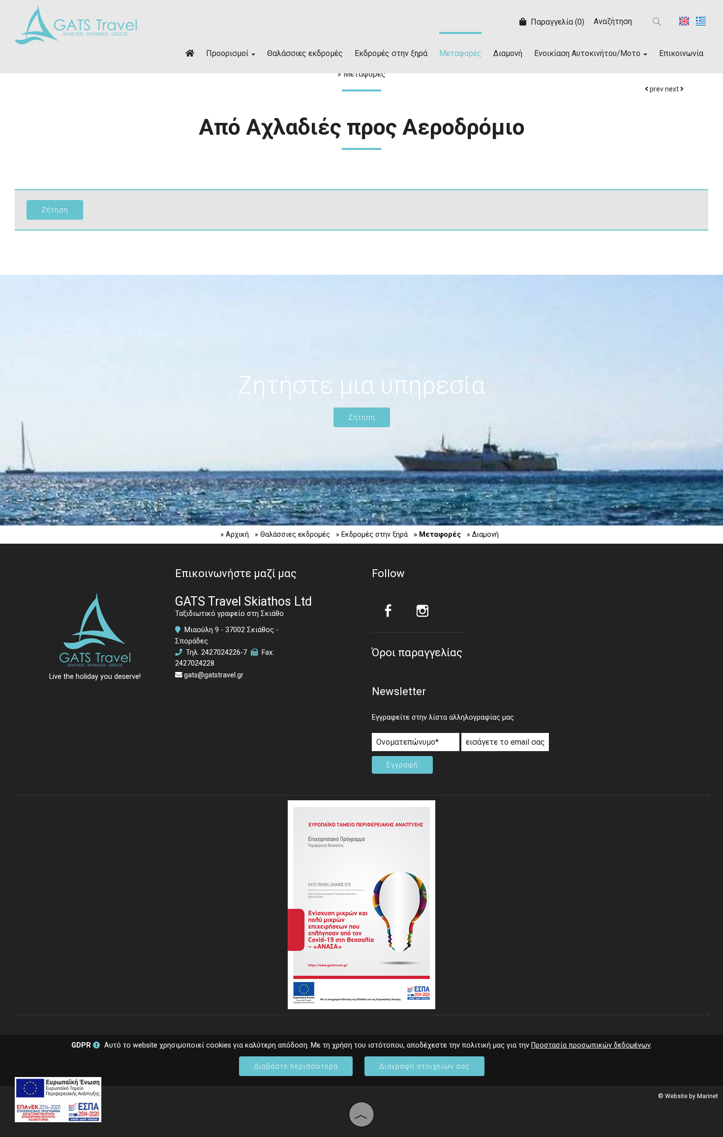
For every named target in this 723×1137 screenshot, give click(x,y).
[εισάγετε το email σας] (505, 744)
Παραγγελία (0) (556, 22)
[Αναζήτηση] (657, 21)
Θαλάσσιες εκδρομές (305, 53)
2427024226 (221, 652)
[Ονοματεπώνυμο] (415, 744)
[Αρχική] (189, 52)
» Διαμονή (483, 534)
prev (655, 89)
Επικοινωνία (681, 53)
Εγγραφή (402, 765)
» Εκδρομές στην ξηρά (372, 534)
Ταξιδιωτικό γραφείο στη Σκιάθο (229, 614)
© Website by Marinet (688, 1096)
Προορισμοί (228, 53)
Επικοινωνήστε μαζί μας (236, 573)
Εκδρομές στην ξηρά (391, 53)
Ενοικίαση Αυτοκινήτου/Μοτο (588, 53)
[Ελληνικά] (700, 20)
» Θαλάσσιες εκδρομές (292, 534)
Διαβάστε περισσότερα (296, 1066)
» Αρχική (234, 534)
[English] (685, 20)
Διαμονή (507, 53)
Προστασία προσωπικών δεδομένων (591, 1045)
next (672, 89)
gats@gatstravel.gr (213, 675)
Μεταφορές (460, 53)
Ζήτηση (361, 417)
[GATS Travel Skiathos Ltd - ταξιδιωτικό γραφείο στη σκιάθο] (76, 24)
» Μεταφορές (437, 534)
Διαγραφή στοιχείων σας (424, 1066)
